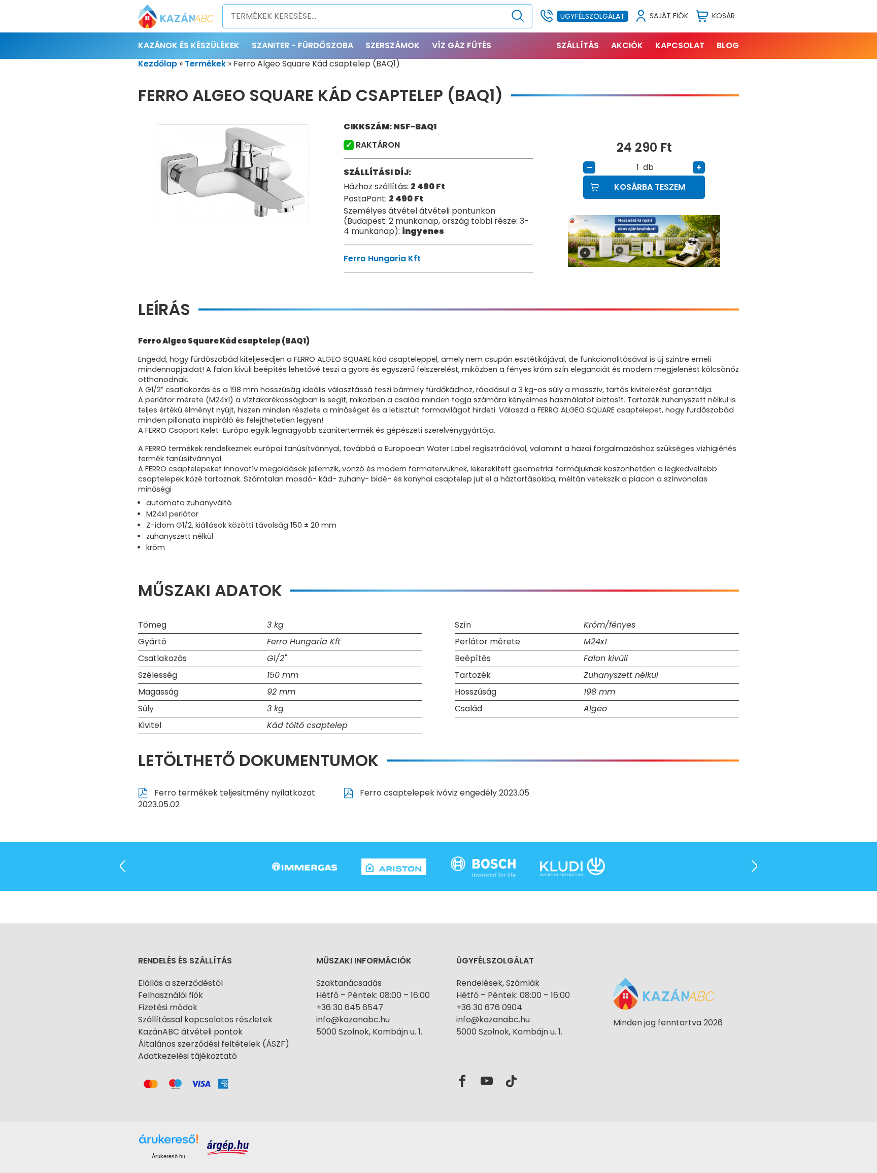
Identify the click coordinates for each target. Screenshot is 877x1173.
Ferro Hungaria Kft (382, 258)
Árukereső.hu (168, 1156)
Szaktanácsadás (349, 983)
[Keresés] (517, 16)
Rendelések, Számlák (497, 983)
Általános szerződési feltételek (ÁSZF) (213, 1044)
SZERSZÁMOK (392, 45)
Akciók (627, 45)
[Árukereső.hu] (668, 1041)
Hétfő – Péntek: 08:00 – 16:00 (373, 995)
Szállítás (577, 45)
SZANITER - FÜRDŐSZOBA (302, 45)
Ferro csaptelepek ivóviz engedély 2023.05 (443, 793)
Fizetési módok (167, 1007)
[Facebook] (462, 1082)
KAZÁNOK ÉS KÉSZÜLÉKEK (189, 45)
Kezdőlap (157, 64)
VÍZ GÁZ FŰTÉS (461, 45)
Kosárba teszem (649, 187)
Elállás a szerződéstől (180, 983)
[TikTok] (511, 1082)
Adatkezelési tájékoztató (187, 1056)
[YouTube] (487, 1082)
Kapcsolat (679, 45)
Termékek (205, 64)
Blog (728, 45)
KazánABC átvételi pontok (190, 1032)
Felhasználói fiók (170, 995)
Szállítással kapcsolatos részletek (205, 1019)
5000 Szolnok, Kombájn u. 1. (369, 1032)
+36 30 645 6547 (349, 1007)
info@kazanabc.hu (353, 1019)
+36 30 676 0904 (489, 1007)
